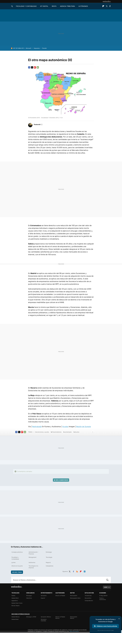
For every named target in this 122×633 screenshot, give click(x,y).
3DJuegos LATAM (31, 616)
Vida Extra (29, 598)
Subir (105, 587)
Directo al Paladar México (60, 617)
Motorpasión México (73, 617)
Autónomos (83, 6)
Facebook (110, 6)
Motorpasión (73, 595)
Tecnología (49, 557)
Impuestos (37, 48)
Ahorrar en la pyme (17, 566)
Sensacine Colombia (44, 620)
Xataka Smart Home (17, 603)
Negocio (48, 562)
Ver (62, 480)
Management (32, 557)
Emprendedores (56, 432)
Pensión (44, 48)
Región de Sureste (83, 427)
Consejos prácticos (17, 552)
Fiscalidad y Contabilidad (26, 6)
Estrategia (49, 552)
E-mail (38, 67)
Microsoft (28, 48)
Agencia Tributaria (67, 6)
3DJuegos (29, 595)
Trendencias (88, 595)
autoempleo (68, 432)
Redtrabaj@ (37, 427)
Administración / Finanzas (33, 553)
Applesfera (15, 600)
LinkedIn (84, 571)
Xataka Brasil (15, 619)
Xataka (13, 595)
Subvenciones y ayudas (42, 432)
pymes (13, 562)
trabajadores (49, 566)
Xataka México (16, 616)
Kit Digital (44, 6)
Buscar (107, 580)
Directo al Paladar (60, 595)
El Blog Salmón (103, 595)
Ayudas (65, 427)
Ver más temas (17, 572)
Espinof (43, 598)
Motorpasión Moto (75, 598)
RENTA (54, 6)
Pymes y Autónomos (102, 598)
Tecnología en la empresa (33, 566)
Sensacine (44, 595)
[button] (38, 124)
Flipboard (103, 6)
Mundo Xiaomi (15, 605)
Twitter (107, 6)
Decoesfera (88, 598)
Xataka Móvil (15, 598)
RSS (77, 571)
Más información (74, 631)
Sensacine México (46, 616)
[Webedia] (107, 1)
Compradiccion (89, 600)
